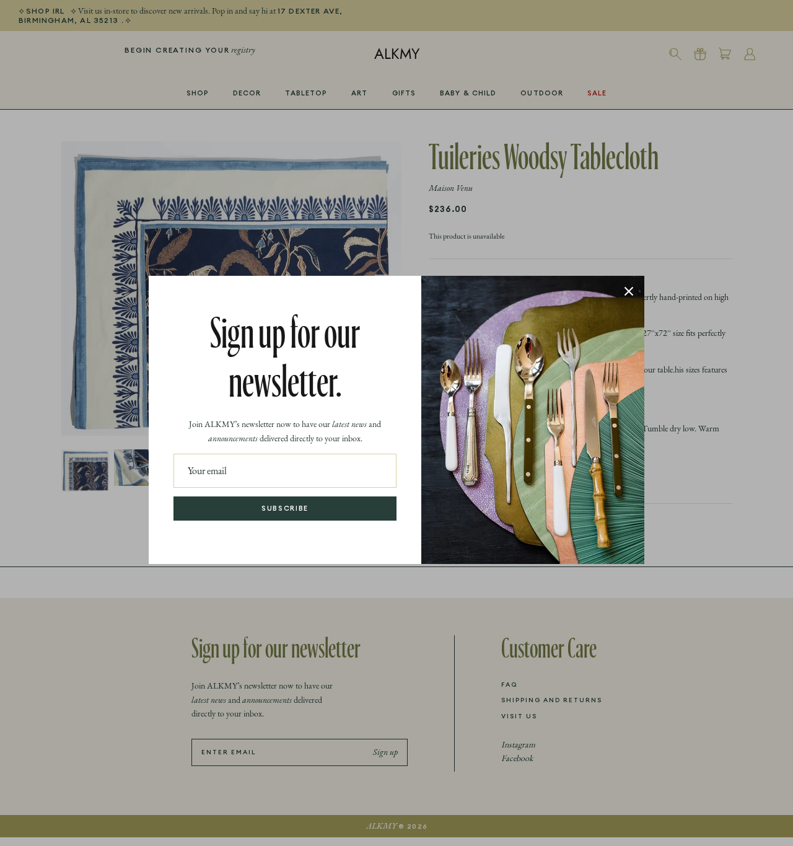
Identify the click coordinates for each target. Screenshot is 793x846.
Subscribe (285, 508)
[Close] (628, 291)
